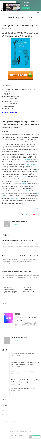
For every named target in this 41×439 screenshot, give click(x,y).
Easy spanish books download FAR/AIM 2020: (23, 388)
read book (27, 159)
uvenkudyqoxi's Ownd (20, 17)
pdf (37, 169)
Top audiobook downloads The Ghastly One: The (18, 240)
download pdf (22, 176)
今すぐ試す (26, 8)
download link (31, 164)
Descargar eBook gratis (9, 112)
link (24, 203)
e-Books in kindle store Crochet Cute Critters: (16, 271)
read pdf (23, 184)
